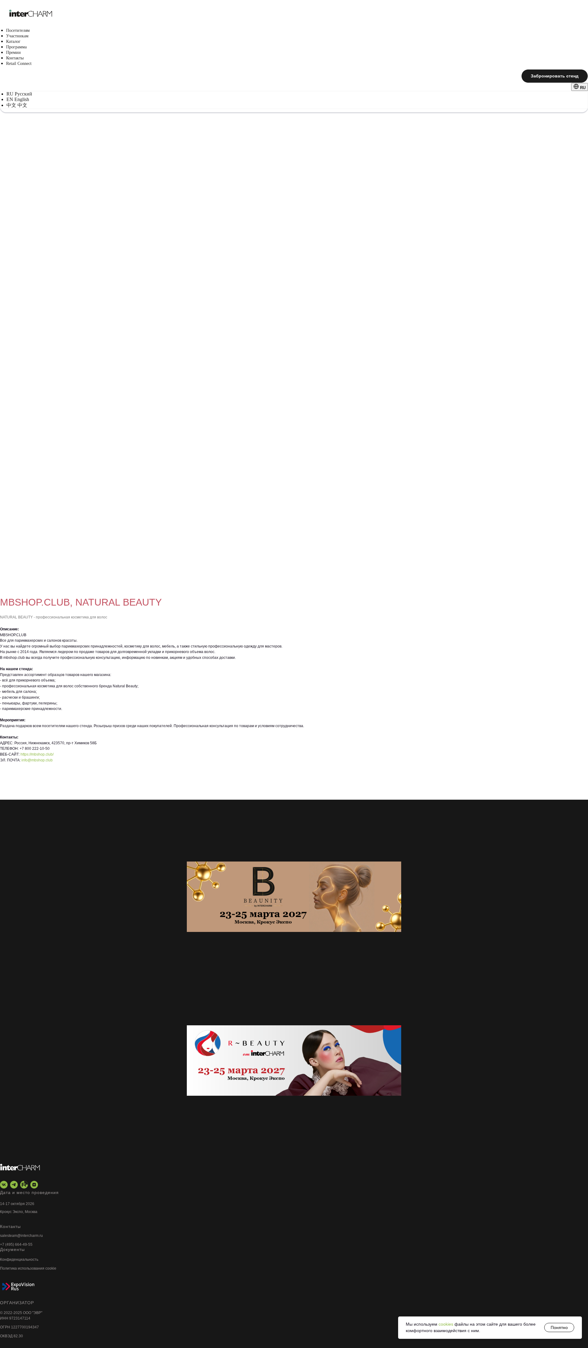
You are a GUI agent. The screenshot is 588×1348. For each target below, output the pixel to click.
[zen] (34, 1184)
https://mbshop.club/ (37, 754)
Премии (13, 52)
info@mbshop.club (37, 760)
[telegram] (14, 1184)
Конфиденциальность (19, 1259)
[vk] (4, 1184)
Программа (16, 47)
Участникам (17, 36)
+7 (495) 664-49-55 (16, 1244)
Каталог (13, 41)
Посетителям (18, 30)
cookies (446, 1324)
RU (582, 87)
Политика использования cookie (28, 1268)
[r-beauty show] (294, 1060)
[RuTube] (24, 1184)
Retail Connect (19, 63)
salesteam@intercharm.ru (21, 1235)
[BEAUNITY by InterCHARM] (294, 896)
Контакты (15, 58)
